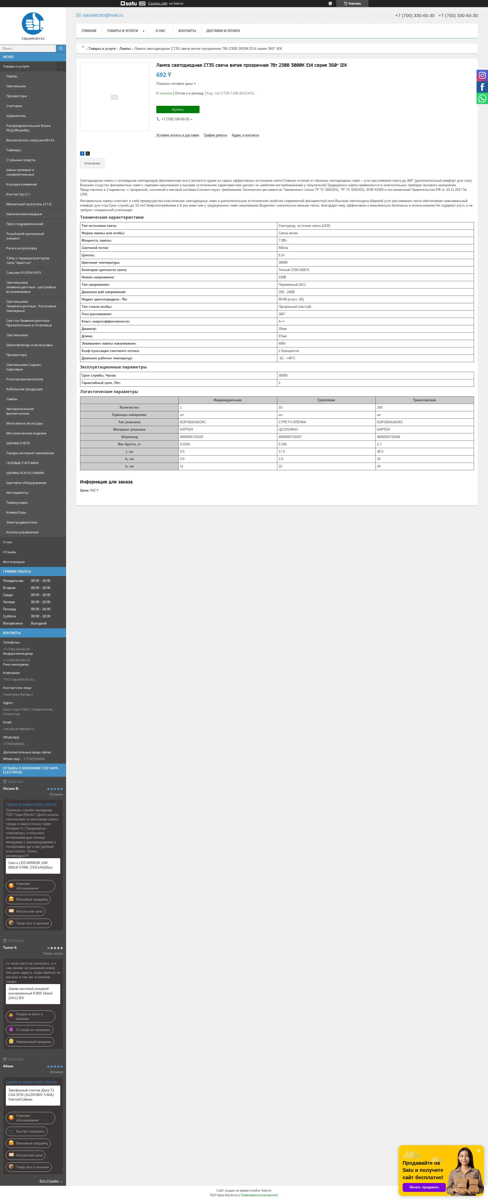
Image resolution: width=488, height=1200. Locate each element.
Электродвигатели (21, 522)
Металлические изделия (26, 433)
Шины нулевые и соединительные (20, 172)
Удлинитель (16, 115)
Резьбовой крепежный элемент (25, 236)
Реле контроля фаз (21, 248)
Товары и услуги (16, 66)
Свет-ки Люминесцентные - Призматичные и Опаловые (29, 322)
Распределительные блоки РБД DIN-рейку (28, 127)
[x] (88, 154)
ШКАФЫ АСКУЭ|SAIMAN (25, 472)
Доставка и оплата (223, 31)
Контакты (187, 31)
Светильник (16, 86)
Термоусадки (17, 502)
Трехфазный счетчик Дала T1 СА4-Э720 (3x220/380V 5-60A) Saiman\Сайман (31, 1094)
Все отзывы (49, 1180)
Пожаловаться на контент (259, 1195)
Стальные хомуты (21, 160)
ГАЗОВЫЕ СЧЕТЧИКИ (22, 463)
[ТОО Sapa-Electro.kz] (33, 23)
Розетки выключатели (24, 379)
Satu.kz (266, 1190)
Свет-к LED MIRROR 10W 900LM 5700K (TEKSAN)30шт (30, 865)
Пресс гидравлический (24, 224)
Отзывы (9, 552)
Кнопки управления (22, 532)
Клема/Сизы (16, 512)
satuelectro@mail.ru (18, 728)
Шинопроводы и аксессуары (29, 345)
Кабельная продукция (24, 389)
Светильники (17, 335)
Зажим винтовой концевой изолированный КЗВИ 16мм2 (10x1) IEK (30, 993)
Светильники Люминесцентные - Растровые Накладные (31, 306)
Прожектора (16, 96)
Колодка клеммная (21, 184)
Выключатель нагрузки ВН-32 (30, 140)
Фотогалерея (14, 562)
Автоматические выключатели (20, 411)
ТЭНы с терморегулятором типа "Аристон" (27, 260)
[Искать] (61, 48)
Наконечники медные (24, 214)
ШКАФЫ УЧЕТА (18, 443)
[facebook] (82, 154)
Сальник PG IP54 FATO (23, 272)
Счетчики (14, 106)
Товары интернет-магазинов (30, 453)
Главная (89, 31)
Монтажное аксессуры (24, 423)
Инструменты (17, 492)
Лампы (12, 76)
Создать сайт (158, 3)
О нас (7, 542)
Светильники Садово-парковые (24, 366)
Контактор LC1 (18, 194)
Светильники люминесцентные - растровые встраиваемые (31, 287)
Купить (178, 109)
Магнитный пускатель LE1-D (29, 204)
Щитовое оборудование (26, 482)
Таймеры (13, 150)
